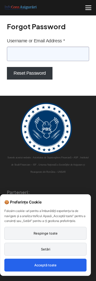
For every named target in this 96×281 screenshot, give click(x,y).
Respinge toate (46, 233)
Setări (45, 249)
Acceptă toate (45, 265)
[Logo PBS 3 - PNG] (46, 128)
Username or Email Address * (36, 40)
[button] (88, 8)
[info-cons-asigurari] (21, 7)
